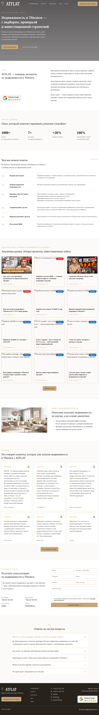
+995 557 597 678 (7, 600)
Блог (66, 4)
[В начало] (10, 3)
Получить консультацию (30, 47)
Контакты (52, 4)
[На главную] (9, 689)
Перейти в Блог (49, 388)
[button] (49, 637)
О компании (33, 4)
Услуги (43, 4)
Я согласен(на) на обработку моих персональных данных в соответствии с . (74, 599)
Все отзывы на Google (49, 549)
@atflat (3, 606)
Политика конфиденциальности (88, 709)
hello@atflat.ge (30, 606)
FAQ (60, 4)
